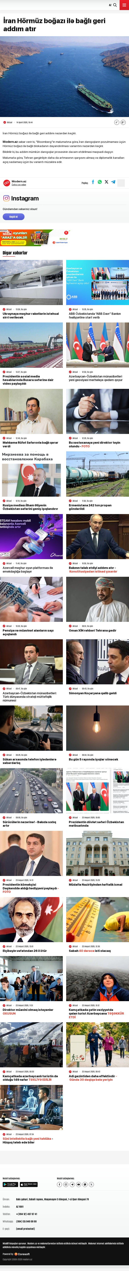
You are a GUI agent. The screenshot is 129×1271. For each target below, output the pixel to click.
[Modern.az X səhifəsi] (91, 1184)
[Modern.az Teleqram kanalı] (72, 1184)
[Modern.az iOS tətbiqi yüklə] (29, 1184)
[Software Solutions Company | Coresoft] (22, 1254)
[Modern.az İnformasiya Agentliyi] (15, 1170)
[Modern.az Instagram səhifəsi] (65, 1184)
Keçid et (13, 217)
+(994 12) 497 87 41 (26, 1214)
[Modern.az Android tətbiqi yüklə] (10, 1184)
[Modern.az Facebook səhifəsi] (59, 1184)
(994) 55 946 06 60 (26, 1221)
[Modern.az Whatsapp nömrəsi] (85, 1184)
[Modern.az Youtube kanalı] (78, 1184)
